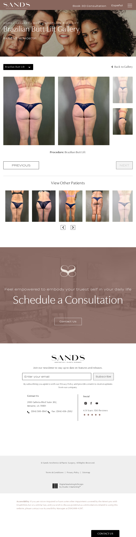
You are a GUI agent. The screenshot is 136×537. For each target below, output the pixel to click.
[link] (37, 411)
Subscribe (103, 376)
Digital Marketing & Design (71, 485)
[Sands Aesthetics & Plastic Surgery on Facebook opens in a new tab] (91, 403)
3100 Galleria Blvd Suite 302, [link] (42, 404)
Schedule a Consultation (68, 296)
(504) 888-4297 (75, 508)
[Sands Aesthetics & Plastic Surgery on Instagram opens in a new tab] (85, 403)
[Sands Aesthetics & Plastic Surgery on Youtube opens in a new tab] (97, 403)
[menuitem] (85, 403)
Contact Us (68, 321)
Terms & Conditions (55, 473)
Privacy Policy (73, 473)
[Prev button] (63, 227)
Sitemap (86, 473)
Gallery (23, 23)
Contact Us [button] (105, 534)
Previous (21, 165)
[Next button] (73, 227)
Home (7, 23)
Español (117, 5)
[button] (130, 5)
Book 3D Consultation (89, 6)
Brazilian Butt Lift (62, 23)
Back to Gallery (123, 67)
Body (37, 23)
